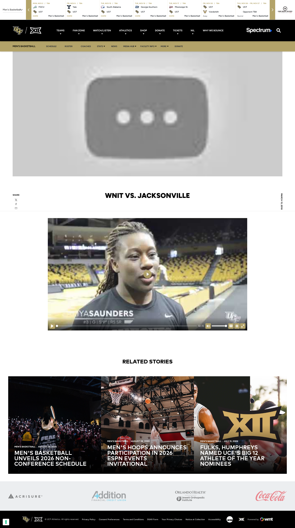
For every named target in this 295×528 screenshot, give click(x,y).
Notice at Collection (195, 519)
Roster (69, 46)
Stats (100, 46)
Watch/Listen (102, 30)
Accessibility (214, 519)
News (114, 46)
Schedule (51, 46)
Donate (160, 30)
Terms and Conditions (133, 519)
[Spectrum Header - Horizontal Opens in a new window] (259, 30)
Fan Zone (79, 30)
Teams (61, 30)
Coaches (86, 46)
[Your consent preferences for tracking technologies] (6, 522)
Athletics (125, 30)
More (163, 46)
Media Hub (128, 46)
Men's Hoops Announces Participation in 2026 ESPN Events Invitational (147, 456)
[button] (28, 10)
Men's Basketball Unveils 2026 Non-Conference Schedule (50, 459)
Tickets (177, 30)
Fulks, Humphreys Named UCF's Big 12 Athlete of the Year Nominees (232, 456)
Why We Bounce (213, 30)
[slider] (126, 326)
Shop (143, 30)
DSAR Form (152, 519)
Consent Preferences (109, 519)
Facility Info (147, 46)
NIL (193, 30)
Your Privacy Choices (172, 519)
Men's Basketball (25, 446)
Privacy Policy (88, 519)
